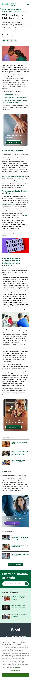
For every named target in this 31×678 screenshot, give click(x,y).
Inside (4, 9)
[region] (15, 657)
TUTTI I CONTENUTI (15, 564)
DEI (26, 215)
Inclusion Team (8, 35)
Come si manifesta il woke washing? (15, 97)
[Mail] (3, 40)
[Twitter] (11, 40)
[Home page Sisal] (15, 630)
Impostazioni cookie (15, 670)
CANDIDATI (12, 523)
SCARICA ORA (13, 142)
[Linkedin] (15, 40)
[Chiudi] (29, 639)
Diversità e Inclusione (15, 9)
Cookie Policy (17, 667)
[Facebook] (7, 40)
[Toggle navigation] (28, 4)
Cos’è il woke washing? (11, 94)
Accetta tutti (15, 675)
